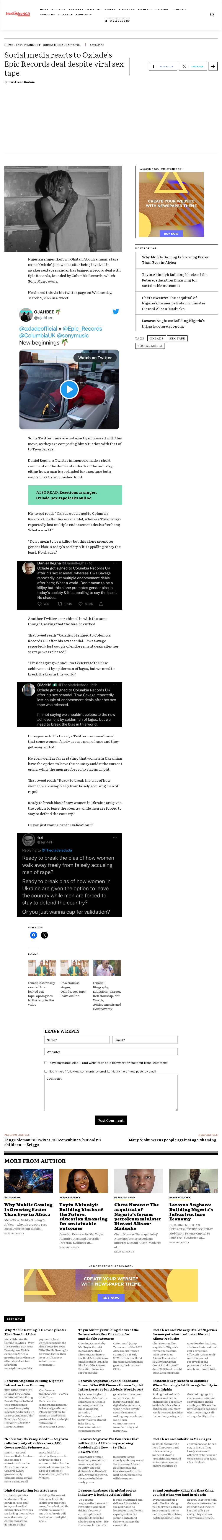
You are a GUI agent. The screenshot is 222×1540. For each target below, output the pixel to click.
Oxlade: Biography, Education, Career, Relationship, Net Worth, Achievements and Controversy (107, 996)
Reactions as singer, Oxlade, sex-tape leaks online (66, 495)
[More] (213, 66)
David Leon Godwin (22, 81)
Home (8, 45)
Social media (150, 345)
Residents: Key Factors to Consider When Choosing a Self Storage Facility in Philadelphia (184, 1384)
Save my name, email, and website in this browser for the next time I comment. (109, 1062)
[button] (212, 14)
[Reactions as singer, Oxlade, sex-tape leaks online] (74, 968)
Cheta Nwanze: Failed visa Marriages (181, 1439)
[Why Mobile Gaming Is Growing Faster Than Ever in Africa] (28, 1181)
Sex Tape (177, 338)
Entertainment (28, 45)
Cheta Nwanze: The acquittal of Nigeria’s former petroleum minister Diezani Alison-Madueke (174, 303)
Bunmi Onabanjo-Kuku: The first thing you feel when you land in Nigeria (183, 1492)
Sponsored (12, 1197)
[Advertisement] (111, 120)
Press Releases (69, 1197)
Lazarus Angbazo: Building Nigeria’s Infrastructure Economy (173, 323)
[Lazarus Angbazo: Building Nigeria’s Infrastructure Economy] (193, 1181)
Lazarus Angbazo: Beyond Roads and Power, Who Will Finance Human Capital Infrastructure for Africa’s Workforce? (110, 1384)
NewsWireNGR (14, 1233)
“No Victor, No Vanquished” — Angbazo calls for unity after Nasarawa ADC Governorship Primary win (36, 1443)
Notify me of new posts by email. (134, 1071)
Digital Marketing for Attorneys (30, 1490)
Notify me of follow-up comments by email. (78, 1071)
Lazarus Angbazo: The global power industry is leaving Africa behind (107, 1492)
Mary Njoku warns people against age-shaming (173, 1139)
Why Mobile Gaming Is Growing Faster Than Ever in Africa (175, 259)
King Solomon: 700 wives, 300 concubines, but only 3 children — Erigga (52, 1142)
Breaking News (124, 1197)
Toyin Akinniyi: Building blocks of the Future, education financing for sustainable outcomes (175, 280)
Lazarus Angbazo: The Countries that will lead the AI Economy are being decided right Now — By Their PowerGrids (108, 1445)
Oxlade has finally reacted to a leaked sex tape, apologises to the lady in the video (41, 993)
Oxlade (157, 338)
